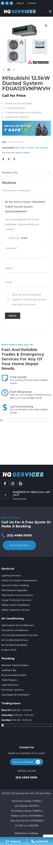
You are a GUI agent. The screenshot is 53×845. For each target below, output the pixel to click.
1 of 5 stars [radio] (10, 238)
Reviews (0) (10, 172)
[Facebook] (2, 3)
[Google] (11, 3)
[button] (46, 25)
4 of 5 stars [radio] (16, 238)
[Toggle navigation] (44, 11)
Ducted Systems (25, 148)
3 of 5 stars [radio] (14, 238)
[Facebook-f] (4, 483)
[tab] (26, 172)
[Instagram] (7, 3)
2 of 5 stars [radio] (12, 238)
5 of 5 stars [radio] (18, 238)
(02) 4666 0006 (26, 777)
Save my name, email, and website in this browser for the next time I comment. (29, 299)
